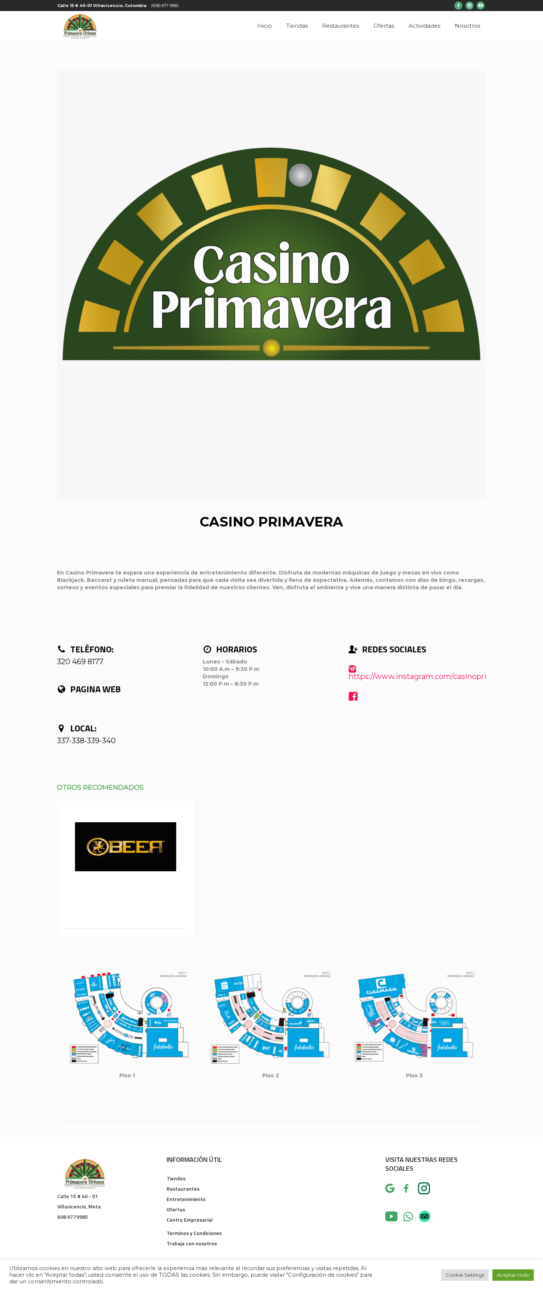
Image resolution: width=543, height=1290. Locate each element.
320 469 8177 (80, 661)
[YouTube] (481, 5)
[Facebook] (458, 5)
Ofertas (176, 1209)
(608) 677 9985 (164, 5)
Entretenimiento (186, 1199)
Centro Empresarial (190, 1220)
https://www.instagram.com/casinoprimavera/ (432, 676)
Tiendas (176, 1178)
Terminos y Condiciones (194, 1233)
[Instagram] (469, 5)
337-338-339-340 (86, 740)
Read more (126, 846)
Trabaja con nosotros (192, 1243)
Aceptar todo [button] (513, 1275)
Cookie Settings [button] (464, 1275)
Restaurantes (183, 1189)
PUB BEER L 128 (126, 913)
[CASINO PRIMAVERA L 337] (271, 284)
